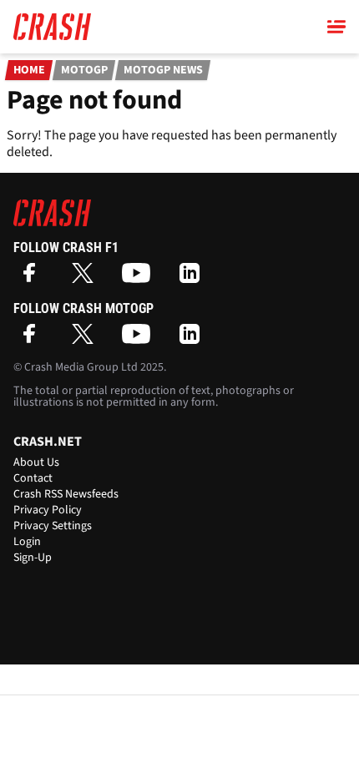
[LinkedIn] (194, 278)
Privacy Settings (52, 526)
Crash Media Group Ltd (81, 367)
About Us (36, 462)
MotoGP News (163, 70)
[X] (87, 278)
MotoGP (84, 70)
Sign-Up (32, 557)
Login (27, 542)
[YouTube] (140, 278)
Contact (33, 478)
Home (29, 70)
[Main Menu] (336, 27)
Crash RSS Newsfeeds (66, 494)
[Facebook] (33, 278)
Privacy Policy (47, 510)
